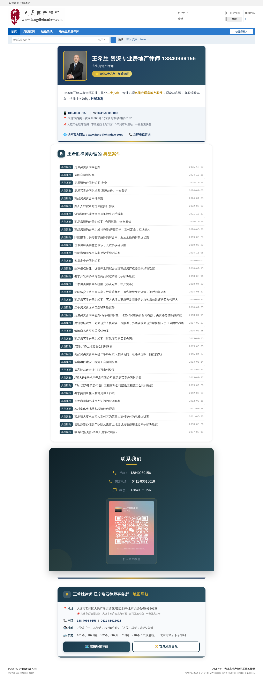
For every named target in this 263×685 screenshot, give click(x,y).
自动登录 (235, 12)
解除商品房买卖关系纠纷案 (91, 330)
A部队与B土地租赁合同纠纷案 (93, 346)
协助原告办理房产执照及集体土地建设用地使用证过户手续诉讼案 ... (117, 424)
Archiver (217, 668)
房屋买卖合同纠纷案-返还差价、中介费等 (100, 190)
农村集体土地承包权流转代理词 (94, 408)
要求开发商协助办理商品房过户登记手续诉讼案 (104, 276)
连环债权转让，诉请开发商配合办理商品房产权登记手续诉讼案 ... (116, 268)
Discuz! (26, 668)
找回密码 (250, 12)
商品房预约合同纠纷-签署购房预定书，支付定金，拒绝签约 (112, 229)
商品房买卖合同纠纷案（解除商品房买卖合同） (104, 338)
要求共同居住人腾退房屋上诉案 (94, 393)
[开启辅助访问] (254, 3)
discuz (142, 39)
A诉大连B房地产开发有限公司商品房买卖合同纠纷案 (107, 377)
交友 (134, 39)
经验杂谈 (47, 31)
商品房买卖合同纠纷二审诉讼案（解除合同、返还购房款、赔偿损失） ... (120, 354)
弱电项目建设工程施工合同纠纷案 (96, 362)
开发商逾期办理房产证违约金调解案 (97, 401)
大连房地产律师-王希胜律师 (239, 668)
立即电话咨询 (142, 134)
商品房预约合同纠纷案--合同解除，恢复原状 (102, 221)
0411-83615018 (107, 113)
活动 (128, 39)
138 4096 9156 (77, 113)
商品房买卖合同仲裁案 (88, 198)
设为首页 (14, 2)
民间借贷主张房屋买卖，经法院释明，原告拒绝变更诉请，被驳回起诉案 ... (122, 291)
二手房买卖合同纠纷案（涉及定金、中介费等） (104, 284)
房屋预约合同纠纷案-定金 (90, 182)
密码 (180, 18)
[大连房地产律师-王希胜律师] (36, 16)
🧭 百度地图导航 (166, 646)
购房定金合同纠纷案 (87, 260)
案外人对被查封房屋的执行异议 (94, 206)
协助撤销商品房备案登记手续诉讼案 (97, 253)
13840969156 (140, 473)
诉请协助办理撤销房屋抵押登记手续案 (98, 214)
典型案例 (29, 31)
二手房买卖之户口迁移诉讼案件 (94, 307)
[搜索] (113, 40)
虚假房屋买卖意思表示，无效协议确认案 (100, 245)
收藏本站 (25, 2)
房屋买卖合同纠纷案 (87, 167)
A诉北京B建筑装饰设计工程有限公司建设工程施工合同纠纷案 (113, 385)
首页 (14, 31)
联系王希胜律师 (69, 31)
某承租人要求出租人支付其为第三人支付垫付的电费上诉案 (111, 416)
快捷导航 (241, 31)
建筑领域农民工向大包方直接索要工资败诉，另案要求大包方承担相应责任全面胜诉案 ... (130, 323)
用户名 (181, 12)
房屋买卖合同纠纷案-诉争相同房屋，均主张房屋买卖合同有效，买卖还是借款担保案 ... (129, 315)
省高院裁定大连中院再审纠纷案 (94, 369)
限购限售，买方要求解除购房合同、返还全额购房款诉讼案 (111, 237)
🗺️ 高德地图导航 (96, 646)
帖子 (100, 39)
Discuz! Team (27, 673)
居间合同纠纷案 (84, 175)
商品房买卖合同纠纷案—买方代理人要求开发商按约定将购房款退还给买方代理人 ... (127, 299)
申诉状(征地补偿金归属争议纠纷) (95, 432)
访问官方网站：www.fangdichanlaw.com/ (95, 134)
